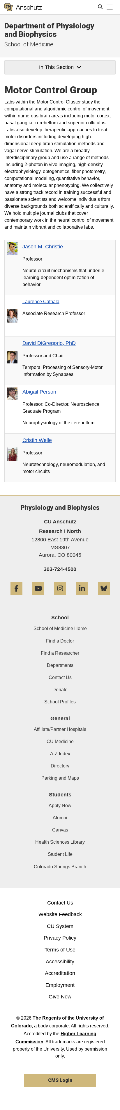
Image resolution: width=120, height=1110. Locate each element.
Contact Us (60, 677)
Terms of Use (60, 950)
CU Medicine (60, 741)
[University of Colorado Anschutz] (23, 7)
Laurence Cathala (40, 301)
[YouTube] (38, 596)
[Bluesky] (103, 596)
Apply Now (60, 805)
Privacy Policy (60, 938)
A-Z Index (60, 753)
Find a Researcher (60, 653)
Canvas (60, 829)
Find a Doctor (60, 640)
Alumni (60, 817)
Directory (60, 765)
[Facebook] (16, 596)
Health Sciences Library (60, 842)
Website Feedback (60, 914)
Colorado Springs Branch (60, 866)
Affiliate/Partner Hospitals (60, 729)
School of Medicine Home (60, 628)
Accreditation (60, 973)
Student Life (60, 854)
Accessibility (60, 962)
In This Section (56, 67)
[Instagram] (60, 596)
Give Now (60, 997)
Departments (60, 665)
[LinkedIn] (82, 596)
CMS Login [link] (60, 1080)
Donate (60, 689)
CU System (60, 926)
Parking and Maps (60, 778)
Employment (60, 985)
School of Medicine (28, 44)
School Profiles (60, 701)
